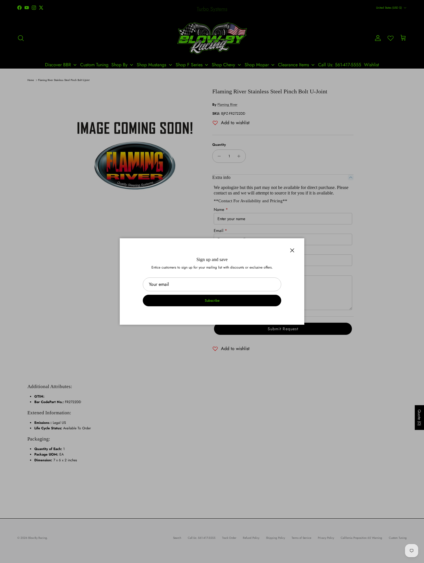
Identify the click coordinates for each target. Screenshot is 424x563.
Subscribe (212, 300)
